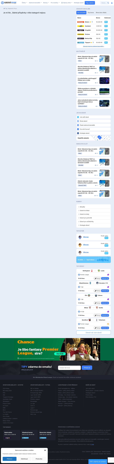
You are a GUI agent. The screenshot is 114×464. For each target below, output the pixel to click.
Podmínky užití (89, 451)
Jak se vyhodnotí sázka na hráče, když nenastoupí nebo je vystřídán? (88, 101)
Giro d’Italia (6, 416)
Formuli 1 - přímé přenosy (65, 403)
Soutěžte (80, 259)
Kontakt (101, 453)
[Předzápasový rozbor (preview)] (108, 324)
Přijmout (9, 459)
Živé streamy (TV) (91, 397)
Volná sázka (8, 432)
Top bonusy (7, 427)
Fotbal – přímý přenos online (66, 390)
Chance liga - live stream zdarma (67, 397)
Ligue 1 (32, 408)
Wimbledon (6, 401)
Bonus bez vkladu (45, 432)
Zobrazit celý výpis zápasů (93, 332)
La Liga (32, 403)
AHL (4, 395)
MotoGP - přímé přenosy (65, 405)
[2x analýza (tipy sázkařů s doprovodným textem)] (108, 311)
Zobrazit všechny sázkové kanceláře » (93, 46)
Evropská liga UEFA (36, 392)
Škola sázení (83, 121)
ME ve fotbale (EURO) (36, 390)
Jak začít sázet (84, 117)
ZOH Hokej (6, 388)
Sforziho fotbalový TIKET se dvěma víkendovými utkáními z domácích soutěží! (87, 68)
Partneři (108, 453)
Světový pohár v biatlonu (10, 418)
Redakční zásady (106, 451)
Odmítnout (24, 459)
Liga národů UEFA (35, 395)
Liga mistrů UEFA (35, 397)
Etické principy (97, 451)
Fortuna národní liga (36, 412)
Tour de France (7, 412)
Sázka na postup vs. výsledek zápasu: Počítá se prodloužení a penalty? (87, 90)
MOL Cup (33, 414)
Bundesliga (33, 401)
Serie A (32, 405)
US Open (5, 405)
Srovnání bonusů (85, 129)
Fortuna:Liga (34, 410)
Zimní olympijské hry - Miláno (66, 388)
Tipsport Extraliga (8, 397)
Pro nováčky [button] (54, 2)
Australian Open (7, 399)
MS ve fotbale (34, 388)
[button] (45, 450)
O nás (92, 444)
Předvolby (39, 459)
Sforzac (86, 237)
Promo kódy (89, 395)
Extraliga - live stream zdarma (67, 395)
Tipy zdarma (90, 3)
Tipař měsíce (90, 259)
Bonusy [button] (45, 2)
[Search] (108, 2)
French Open (6, 403)
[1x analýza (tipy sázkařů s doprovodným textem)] (108, 274)
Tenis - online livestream (65, 399)
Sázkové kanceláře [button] (34, 2)
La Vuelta (5, 414)
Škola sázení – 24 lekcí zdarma (95, 390)
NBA (4, 408)
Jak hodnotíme (94, 453)
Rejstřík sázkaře (83, 138)
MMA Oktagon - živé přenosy (66, 401)
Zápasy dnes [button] (67, 2)
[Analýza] (108, 274)
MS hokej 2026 (7, 390)
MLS (4, 410)
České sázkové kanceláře (87, 125)
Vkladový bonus (27, 432)
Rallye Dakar (6, 420)
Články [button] (24, 2)
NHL (4, 392)
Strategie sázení (78, 2)
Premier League (35, 399)
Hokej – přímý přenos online (66, 392)
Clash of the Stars (8, 423)
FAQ (105, 453)
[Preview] (108, 324)
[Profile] (112, 3)
